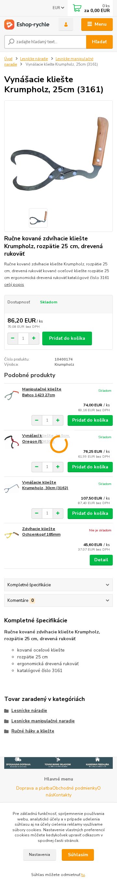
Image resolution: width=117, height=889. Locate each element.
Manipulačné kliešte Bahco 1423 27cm (41, 392)
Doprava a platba (34, 788)
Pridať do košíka (67, 338)
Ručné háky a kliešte (32, 731)
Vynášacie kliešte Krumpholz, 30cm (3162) (45, 485)
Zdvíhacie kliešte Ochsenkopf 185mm (41, 531)
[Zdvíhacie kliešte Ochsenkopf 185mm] (11, 535)
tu (83, 874)
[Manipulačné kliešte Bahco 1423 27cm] (11, 395)
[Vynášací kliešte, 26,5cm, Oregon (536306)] (11, 442)
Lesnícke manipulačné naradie (43, 721)
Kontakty (62, 795)
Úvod (8, 59)
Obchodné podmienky (74, 788)
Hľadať (99, 42)
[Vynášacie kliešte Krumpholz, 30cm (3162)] (11, 489)
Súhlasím (78, 855)
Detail (101, 560)
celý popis (14, 284)
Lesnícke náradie (34, 59)
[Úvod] (26, 24)
